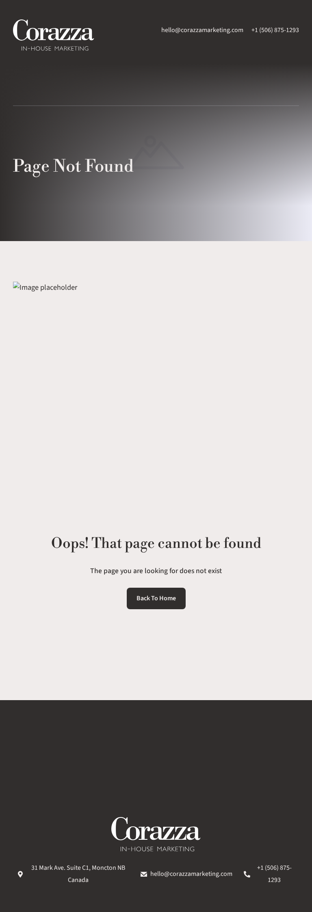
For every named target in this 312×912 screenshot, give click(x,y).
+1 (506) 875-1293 (275, 30)
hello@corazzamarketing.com (202, 30)
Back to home (156, 598)
